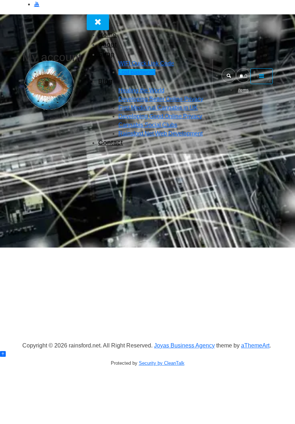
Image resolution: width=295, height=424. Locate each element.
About (107, 44)
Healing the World (141, 90)
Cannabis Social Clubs (147, 125)
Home (107, 34)
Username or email (70, 313)
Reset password (73, 361)
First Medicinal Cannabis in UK (158, 108)
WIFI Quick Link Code (146, 63)
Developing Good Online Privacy (160, 116)
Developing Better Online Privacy (160, 99)
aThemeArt (255, 345)
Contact (110, 142)
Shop (106, 54)
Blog (105, 81)
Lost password (136, 72)
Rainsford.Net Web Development (160, 133)
